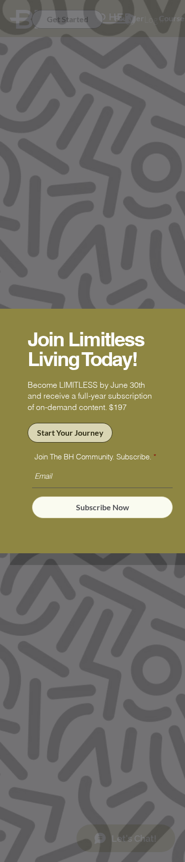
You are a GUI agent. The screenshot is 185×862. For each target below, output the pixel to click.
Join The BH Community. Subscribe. (93, 456)
